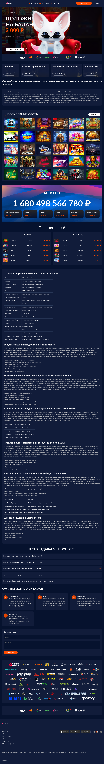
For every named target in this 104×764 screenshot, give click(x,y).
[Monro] (9, 3)
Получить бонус (15, 49)
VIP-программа (8, 744)
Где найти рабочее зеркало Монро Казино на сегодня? (22, 568)
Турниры (5, 741)
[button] (3, 3)
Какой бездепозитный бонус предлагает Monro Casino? (23, 562)
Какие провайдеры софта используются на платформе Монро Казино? (28, 581)
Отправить (10, 652)
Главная (5, 731)
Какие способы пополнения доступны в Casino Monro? (22, 556)
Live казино (7, 736)
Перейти (9, 73)
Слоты (4, 733)
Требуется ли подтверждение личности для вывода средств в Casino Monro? (30, 575)
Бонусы (5, 739)
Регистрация (84, 3)
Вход (97, 3)
